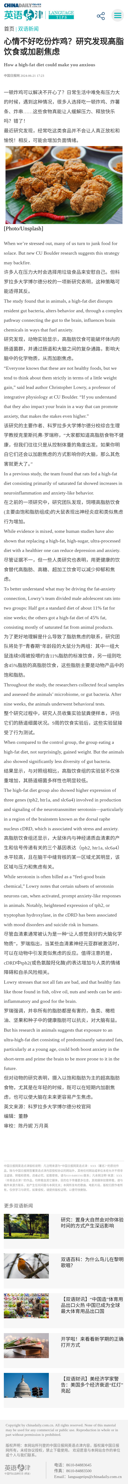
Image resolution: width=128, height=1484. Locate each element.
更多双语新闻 (18, 1206)
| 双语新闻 (27, 29)
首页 (10, 29)
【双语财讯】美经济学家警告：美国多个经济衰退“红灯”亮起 (92, 1385)
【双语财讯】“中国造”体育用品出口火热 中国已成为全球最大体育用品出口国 (92, 1305)
